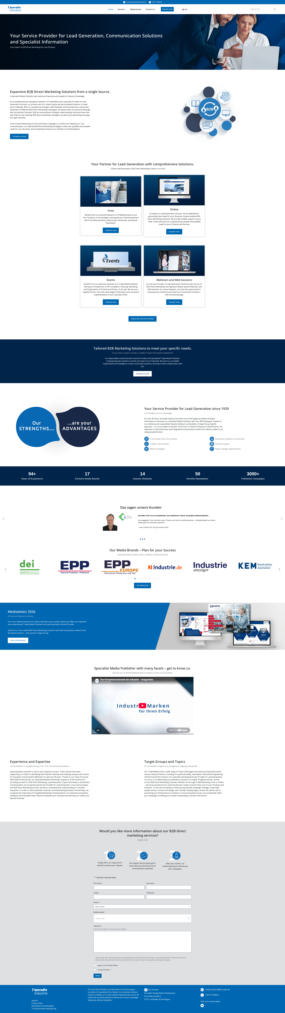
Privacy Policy (112, 965)
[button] (125, 9)
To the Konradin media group (44, 1008)
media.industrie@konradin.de (136, 2)
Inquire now (167, 9)
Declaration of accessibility (43, 1006)
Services (121, 9)
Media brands (99, 912)
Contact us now (19, 136)
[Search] (274, 9)
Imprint (35, 1000)
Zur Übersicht (142, 585)
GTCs (108, 970)
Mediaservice (135, 9)
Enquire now (110, 230)
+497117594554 (157, 2)
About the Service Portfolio (142, 318)
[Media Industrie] (14, 9)
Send (97, 975)
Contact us (150, 9)
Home (110, 9)
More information (18, 640)
